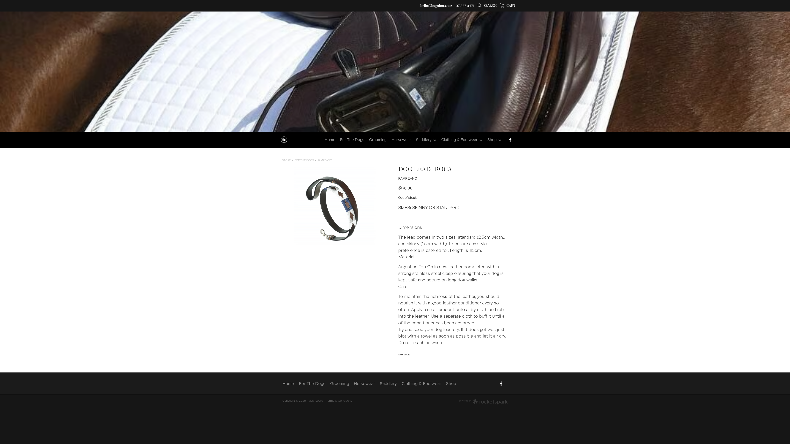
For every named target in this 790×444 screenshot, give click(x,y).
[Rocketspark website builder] (483, 402)
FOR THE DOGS (304, 160)
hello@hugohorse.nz (436, 6)
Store (286, 160)
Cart (510, 5)
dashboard (316, 400)
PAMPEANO (324, 160)
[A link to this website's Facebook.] (510, 140)
